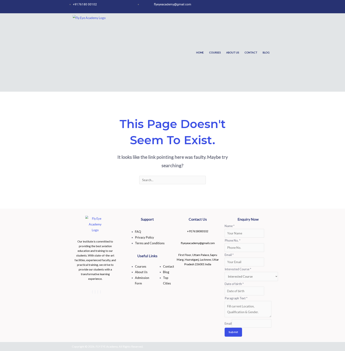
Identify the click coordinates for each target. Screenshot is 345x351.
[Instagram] (92, 292)
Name (229, 226)
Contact (251, 52)
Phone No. (232, 240)
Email (229, 255)
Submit (233, 332)
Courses (215, 52)
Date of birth (234, 284)
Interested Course (238, 269)
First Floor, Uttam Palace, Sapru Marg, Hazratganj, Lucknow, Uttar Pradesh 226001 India (198, 259)
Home (200, 52)
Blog (266, 52)
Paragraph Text (236, 298)
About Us (232, 52)
